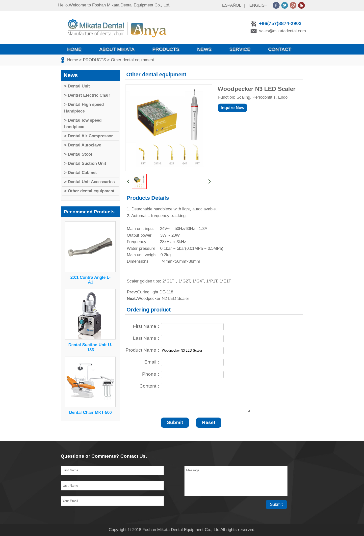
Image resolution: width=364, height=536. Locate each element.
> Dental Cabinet (80, 172)
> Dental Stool (78, 154)
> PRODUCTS (92, 59)
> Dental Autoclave (82, 145)
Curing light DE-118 (155, 292)
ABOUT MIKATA (116, 49)
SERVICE (239, 49)
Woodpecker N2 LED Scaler (163, 298)
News (204, 49)
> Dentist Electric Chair (87, 95)
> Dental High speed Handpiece (84, 107)
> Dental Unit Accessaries (89, 181)
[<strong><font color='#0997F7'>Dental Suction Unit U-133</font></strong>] (90, 338)
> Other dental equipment (130, 59)
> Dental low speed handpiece (83, 123)
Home (74, 49)
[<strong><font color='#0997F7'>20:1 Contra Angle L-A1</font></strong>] (90, 270)
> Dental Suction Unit (85, 163)
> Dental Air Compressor (88, 136)
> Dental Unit (77, 86)
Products (165, 49)
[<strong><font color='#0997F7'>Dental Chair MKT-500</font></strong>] (90, 405)
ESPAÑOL (231, 5)
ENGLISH (258, 5)
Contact (279, 49)
